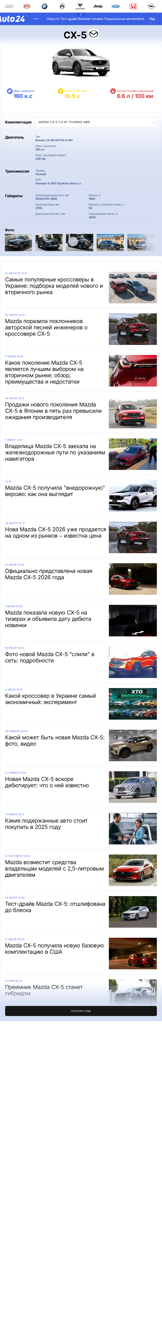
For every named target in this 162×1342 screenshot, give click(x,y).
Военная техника (90, 19)
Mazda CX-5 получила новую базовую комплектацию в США (54, 948)
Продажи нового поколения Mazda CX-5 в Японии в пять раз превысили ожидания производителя (53, 410)
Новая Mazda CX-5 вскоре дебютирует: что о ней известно (47, 782)
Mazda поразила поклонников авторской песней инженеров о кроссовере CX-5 (46, 327)
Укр (152, 19)
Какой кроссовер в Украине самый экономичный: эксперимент (50, 698)
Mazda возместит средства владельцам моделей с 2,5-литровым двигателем (54, 868)
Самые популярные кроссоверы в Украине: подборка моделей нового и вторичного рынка (54, 285)
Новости (53, 19)
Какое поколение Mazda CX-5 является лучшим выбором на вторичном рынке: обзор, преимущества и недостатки (44, 372)
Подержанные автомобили (124, 19)
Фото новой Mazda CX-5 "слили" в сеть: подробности (49, 657)
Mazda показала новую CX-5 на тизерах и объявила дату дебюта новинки (48, 619)
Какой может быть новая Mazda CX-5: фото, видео (55, 740)
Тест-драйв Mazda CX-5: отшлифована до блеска (55, 906)
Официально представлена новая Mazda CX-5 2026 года (48, 574)
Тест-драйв (68, 19)
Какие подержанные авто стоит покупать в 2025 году (46, 823)
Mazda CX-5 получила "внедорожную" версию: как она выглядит (55, 490)
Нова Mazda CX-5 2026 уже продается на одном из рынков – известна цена (55, 532)
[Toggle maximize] (73, 241)
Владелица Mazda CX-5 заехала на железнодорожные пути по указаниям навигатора (55, 452)
